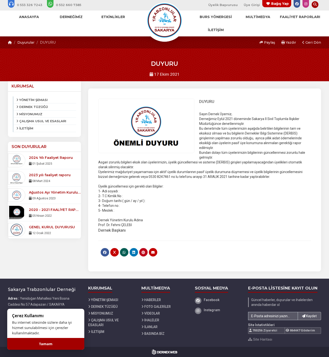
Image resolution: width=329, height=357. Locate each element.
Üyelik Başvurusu (223, 5)
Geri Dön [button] (312, 42)
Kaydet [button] (311, 316)
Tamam (46, 343)
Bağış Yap (280, 3)
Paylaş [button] (269, 42)
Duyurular (25, 42)
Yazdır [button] (290, 42)
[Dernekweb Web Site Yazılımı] (164, 352)
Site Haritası (262, 339)
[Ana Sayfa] (164, 20)
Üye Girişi (252, 5)
